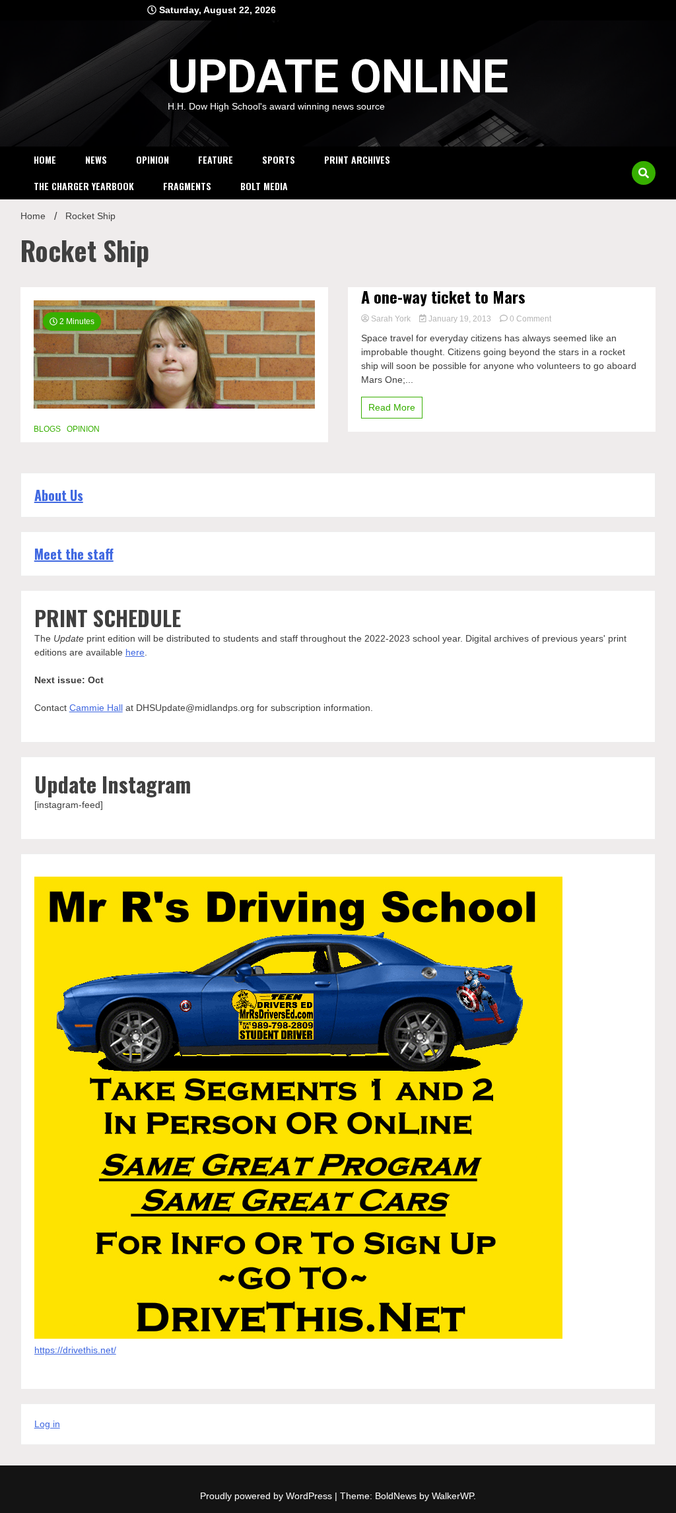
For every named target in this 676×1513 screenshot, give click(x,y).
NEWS (96, 159)
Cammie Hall (96, 707)
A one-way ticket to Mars (443, 296)
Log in (47, 1424)
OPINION (152, 159)
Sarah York (391, 318)
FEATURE (215, 159)
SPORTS (278, 159)
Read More (391, 407)
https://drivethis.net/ (75, 1350)
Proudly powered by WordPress (267, 1496)
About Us (58, 495)
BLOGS (47, 429)
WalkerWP (452, 1496)
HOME (45, 159)
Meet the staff (74, 554)
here (135, 652)
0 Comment (530, 318)
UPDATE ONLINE (338, 77)
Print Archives (357, 159)
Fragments (187, 186)
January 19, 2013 (459, 318)
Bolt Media (264, 186)
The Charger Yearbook (84, 186)
